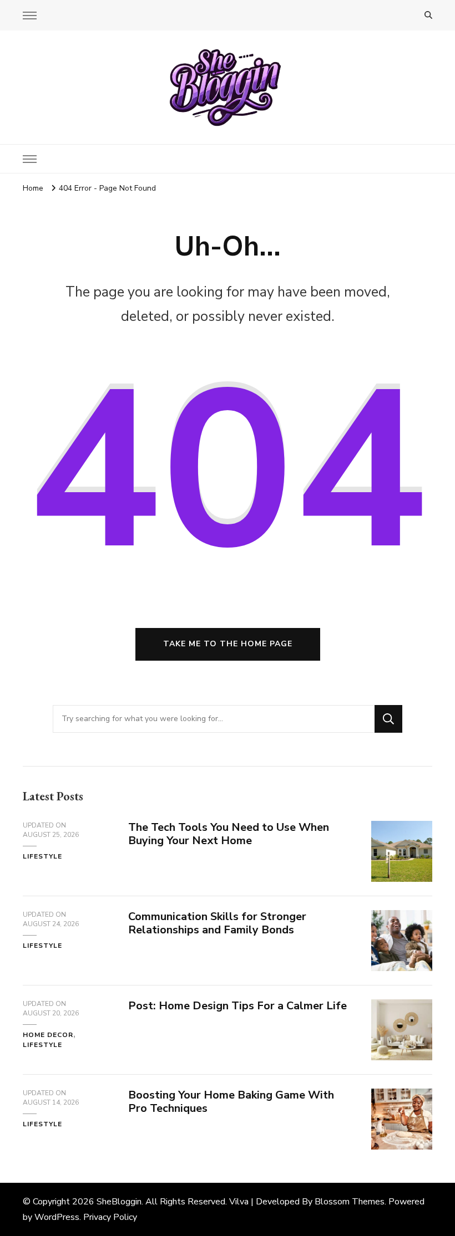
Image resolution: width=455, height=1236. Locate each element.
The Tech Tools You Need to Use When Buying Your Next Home (228, 834)
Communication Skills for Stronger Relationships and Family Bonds (217, 923)
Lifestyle (42, 856)
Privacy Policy (110, 1217)
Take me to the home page (227, 644)
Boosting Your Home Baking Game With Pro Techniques (231, 1101)
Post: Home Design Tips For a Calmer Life (237, 1005)
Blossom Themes (350, 1202)
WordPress (56, 1217)
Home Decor (48, 1034)
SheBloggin (119, 1202)
